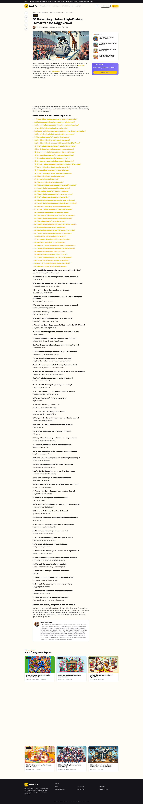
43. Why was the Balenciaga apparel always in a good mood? (55, 245)
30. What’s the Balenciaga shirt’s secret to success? (52, 206)
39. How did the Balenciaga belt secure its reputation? (53, 233)
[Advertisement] (61, 92)
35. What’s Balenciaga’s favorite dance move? (50, 221)
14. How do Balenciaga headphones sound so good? (52, 158)
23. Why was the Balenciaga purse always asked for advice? (55, 185)
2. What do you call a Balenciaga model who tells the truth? (54, 122)
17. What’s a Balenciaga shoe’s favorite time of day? (52, 167)
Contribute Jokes (67, 6)
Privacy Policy (80, 789)
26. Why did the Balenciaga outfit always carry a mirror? (53, 194)
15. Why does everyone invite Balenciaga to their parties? (54, 161)
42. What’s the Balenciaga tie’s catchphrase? (49, 242)
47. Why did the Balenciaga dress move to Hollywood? (53, 257)
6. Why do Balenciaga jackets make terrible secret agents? (54, 134)
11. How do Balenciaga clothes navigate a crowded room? (54, 149)
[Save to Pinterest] (26, 21)
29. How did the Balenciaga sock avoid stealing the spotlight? (55, 203)
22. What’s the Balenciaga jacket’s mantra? (49, 182)
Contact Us (78, 6)
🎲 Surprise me (105, 6)
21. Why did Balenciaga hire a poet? (46, 179)
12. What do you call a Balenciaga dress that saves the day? (54, 152)
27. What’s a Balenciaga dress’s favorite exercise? (51, 197)
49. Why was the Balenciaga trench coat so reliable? (52, 263)
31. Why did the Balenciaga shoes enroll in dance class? (53, 209)
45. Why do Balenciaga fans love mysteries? (49, 251)
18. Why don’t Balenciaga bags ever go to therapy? (52, 170)
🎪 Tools (115, 6)
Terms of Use (80, 786)
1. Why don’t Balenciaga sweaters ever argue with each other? (55, 119)
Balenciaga (56, 71)
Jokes (38, 12)
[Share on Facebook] (26, 13)
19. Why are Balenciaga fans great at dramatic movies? (53, 173)
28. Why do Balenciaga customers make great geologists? (54, 200)
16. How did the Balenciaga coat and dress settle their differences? (57, 164)
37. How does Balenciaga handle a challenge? (49, 227)
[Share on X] (26, 17)
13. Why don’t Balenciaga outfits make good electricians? (54, 155)
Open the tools (105, 72)
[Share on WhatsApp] (26, 25)
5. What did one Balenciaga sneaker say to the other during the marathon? (60, 131)
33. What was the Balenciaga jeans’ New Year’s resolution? (54, 215)
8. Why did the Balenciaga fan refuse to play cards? (52, 140)
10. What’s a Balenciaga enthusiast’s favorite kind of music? (55, 146)
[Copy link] (26, 28)
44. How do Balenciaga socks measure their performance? (54, 248)
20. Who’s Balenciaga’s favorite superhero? (49, 176)
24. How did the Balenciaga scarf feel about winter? (52, 188)
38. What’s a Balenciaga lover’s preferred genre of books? (54, 230)
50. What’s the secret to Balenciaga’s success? (50, 266)
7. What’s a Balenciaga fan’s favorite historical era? (51, 137)
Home (34, 12)
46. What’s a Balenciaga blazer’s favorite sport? (50, 254)
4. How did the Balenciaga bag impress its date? (51, 128)
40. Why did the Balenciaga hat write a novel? (50, 236)
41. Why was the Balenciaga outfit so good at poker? (52, 239)
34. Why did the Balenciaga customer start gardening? (53, 218)
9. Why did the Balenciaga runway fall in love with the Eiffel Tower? (57, 143)
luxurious (81, 65)
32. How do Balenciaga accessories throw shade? (51, 212)
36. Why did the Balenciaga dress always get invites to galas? (55, 224)
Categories (56, 6)
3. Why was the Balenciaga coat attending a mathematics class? (56, 125)
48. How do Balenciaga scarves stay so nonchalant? (52, 260)
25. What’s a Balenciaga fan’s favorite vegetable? (51, 191)
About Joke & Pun (45, 6)
